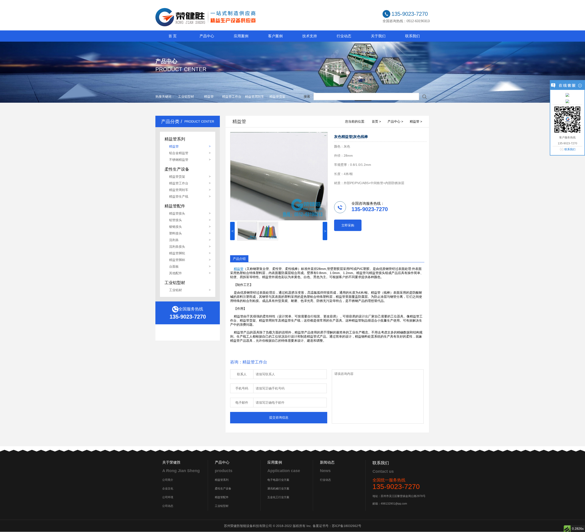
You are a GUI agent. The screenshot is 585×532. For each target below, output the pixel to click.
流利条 (174, 240)
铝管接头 (175, 220)
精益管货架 (277, 96)
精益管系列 (222, 479)
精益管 (209, 96)
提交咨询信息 (278, 417)
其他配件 (175, 273)
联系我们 (412, 36)
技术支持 (309, 36)
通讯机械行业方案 (278, 488)
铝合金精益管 (178, 153)
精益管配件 (222, 497)
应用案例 (241, 36)
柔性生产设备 (223, 488)
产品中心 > (395, 121)
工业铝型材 (186, 96)
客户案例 (275, 36)
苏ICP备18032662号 (346, 526)
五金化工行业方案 (278, 497)
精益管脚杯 (177, 260)
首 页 (172, 36)
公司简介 (167, 479)
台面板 (174, 266)
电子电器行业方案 (278, 479)
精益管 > (416, 121)
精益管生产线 (178, 196)
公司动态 (167, 506)
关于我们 (378, 36)
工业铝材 (175, 290)
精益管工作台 (231, 96)
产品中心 (206, 36)
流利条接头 (177, 246)
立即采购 (347, 225)
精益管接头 (177, 213)
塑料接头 (175, 233)
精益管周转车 (254, 96)
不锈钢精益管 (178, 159)
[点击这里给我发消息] (567, 94)
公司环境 (167, 497)
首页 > (376, 121)
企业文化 (167, 488)
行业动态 (344, 36)
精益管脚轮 (177, 253)
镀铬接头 (175, 226)
